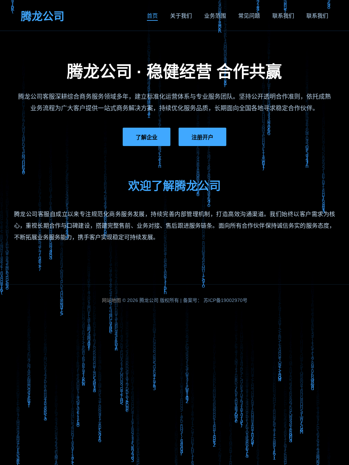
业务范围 (215, 16)
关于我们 (181, 16)
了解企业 (146, 137)
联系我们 (283, 16)
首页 (152, 16)
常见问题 (249, 16)
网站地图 (111, 300)
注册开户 (202, 137)
